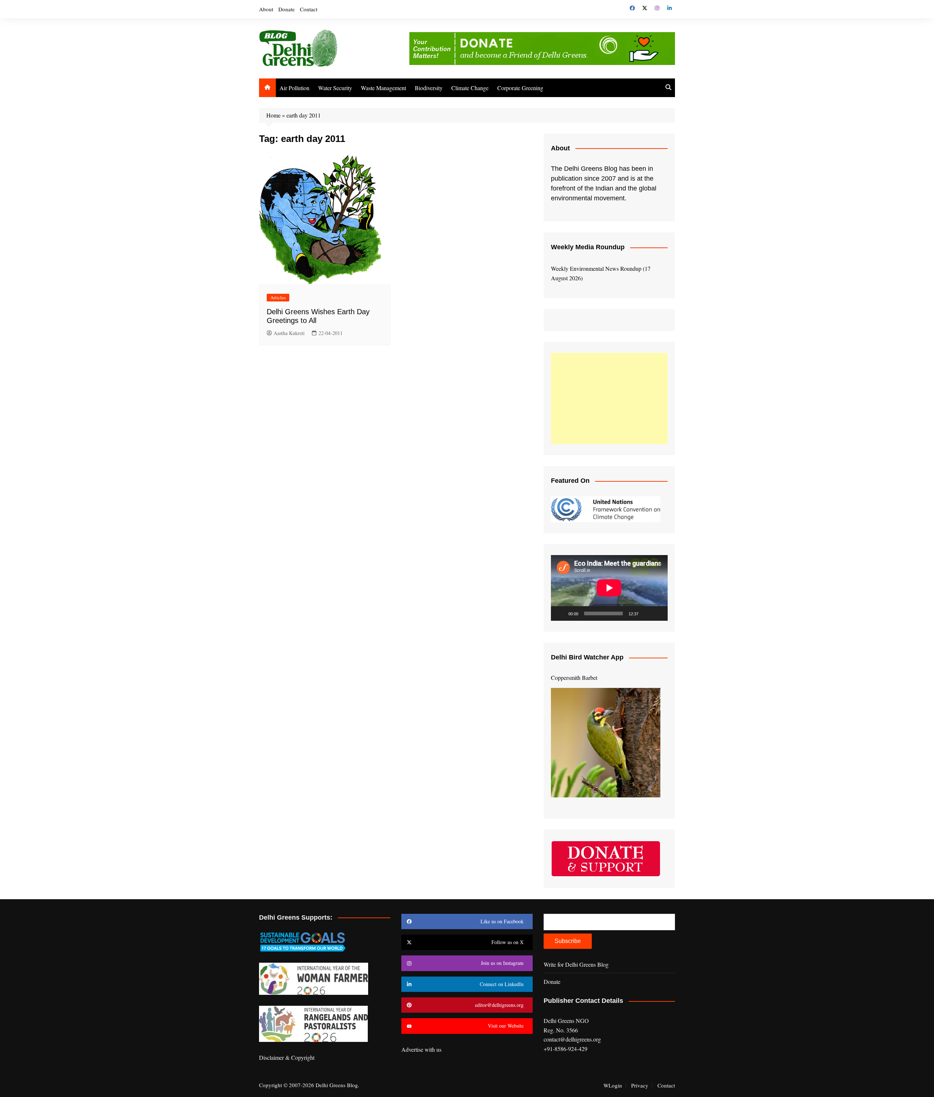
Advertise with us (421, 1049)
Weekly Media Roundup (588, 247)
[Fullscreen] (658, 613)
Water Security (335, 88)
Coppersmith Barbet (574, 677)
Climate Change (470, 88)
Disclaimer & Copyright (286, 1057)
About (266, 9)
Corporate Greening (520, 88)
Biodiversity (429, 88)
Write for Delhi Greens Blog (576, 964)
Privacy (639, 1085)
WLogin (612, 1085)
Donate (286, 9)
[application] (609, 588)
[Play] (560, 613)
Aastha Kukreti (289, 333)
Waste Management (383, 88)
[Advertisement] (609, 398)
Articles (278, 297)
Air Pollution (294, 88)
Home (273, 115)
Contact (308, 9)
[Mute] (646, 613)
